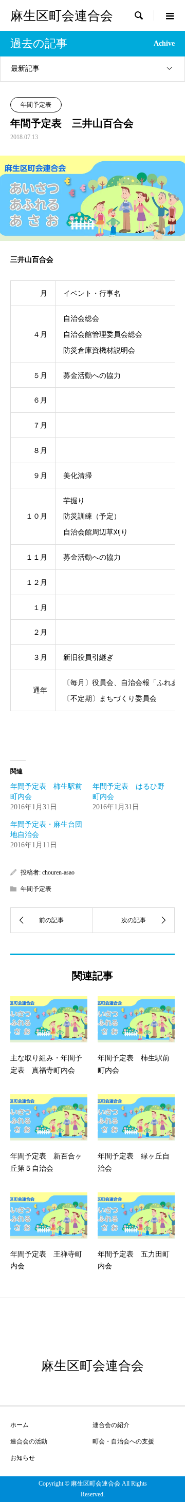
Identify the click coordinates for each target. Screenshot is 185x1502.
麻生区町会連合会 (61, 16)
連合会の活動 (28, 1441)
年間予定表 (36, 104)
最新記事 (25, 68)
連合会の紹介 (111, 1425)
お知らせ (22, 1457)
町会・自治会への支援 (123, 1441)
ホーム (19, 1425)
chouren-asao (58, 872)
